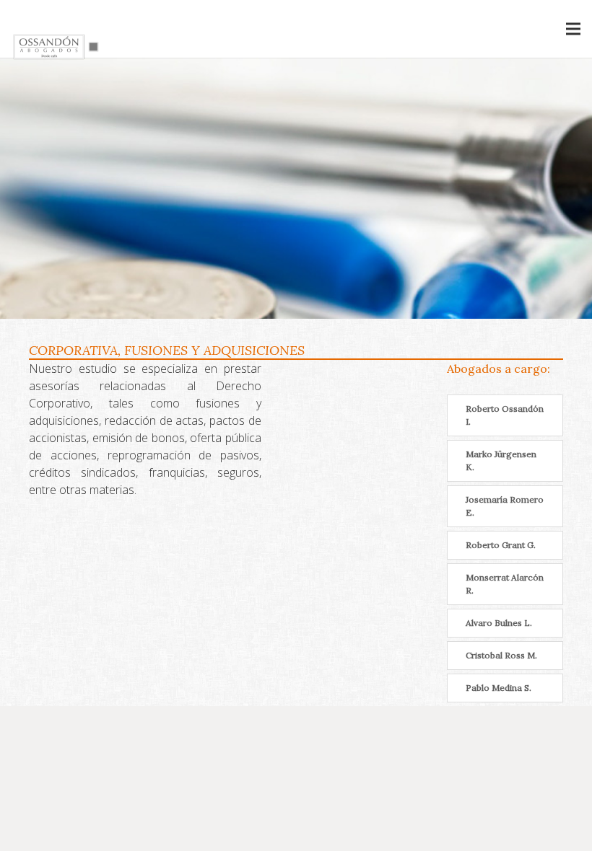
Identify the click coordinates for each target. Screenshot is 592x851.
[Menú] (573, 29)
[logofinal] (57, 46)
